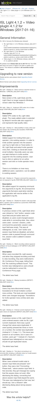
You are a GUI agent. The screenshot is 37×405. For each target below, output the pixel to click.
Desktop (31, 8)
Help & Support (6, 8)
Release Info (16, 8)
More (25, 91)
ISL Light (24, 8)
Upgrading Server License (29, 82)
